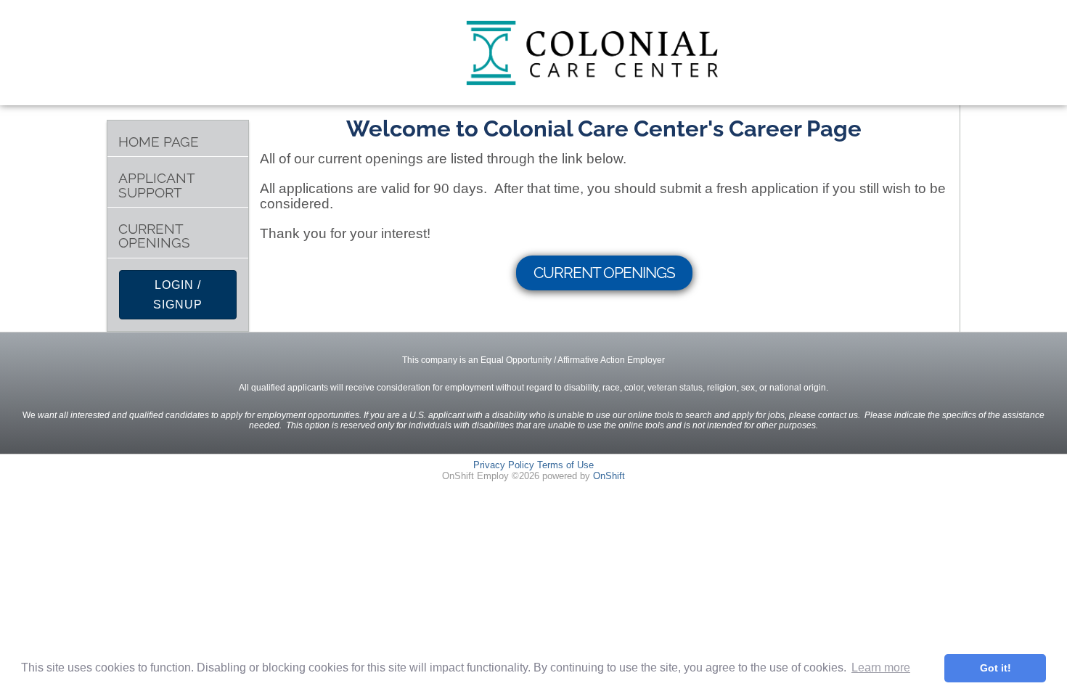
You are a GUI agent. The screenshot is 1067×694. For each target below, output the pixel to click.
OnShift (609, 475)
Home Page (158, 142)
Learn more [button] (880, 667)
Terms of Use (565, 465)
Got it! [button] (995, 668)
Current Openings (154, 236)
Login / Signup (178, 295)
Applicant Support (156, 185)
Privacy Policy (503, 465)
